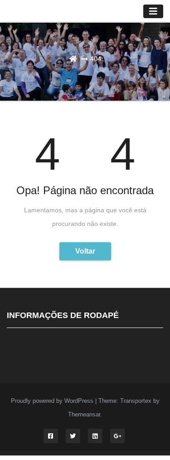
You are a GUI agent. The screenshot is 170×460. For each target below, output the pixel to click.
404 (95, 59)
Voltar (85, 251)
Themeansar (84, 414)
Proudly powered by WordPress (53, 400)
